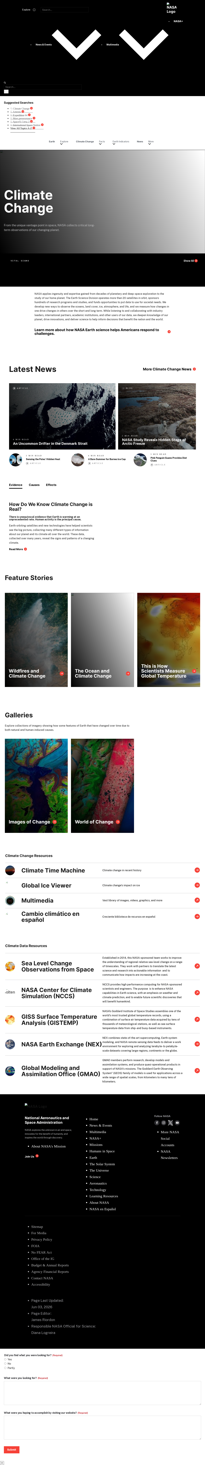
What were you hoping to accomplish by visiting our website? (46, 1412)
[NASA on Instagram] (163, 1122)
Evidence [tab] (15, 484)
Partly (11, 1368)
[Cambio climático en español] (197, 917)
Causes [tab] (34, 484)
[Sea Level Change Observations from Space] (197, 966)
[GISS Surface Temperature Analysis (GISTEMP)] (197, 1020)
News (140, 141)
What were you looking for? (26, 1378)
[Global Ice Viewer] (197, 885)
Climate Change (85, 141)
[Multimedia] (197, 900)
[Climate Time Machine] (197, 870)
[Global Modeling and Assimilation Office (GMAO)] (197, 1071)
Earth (52, 141)
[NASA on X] (170, 1122)
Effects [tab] (51, 484)
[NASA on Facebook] (156, 1122)
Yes (10, 1359)
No (9, 1363)
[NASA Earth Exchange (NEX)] (197, 1044)
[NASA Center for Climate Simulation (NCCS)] (197, 993)
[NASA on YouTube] (177, 1122)
